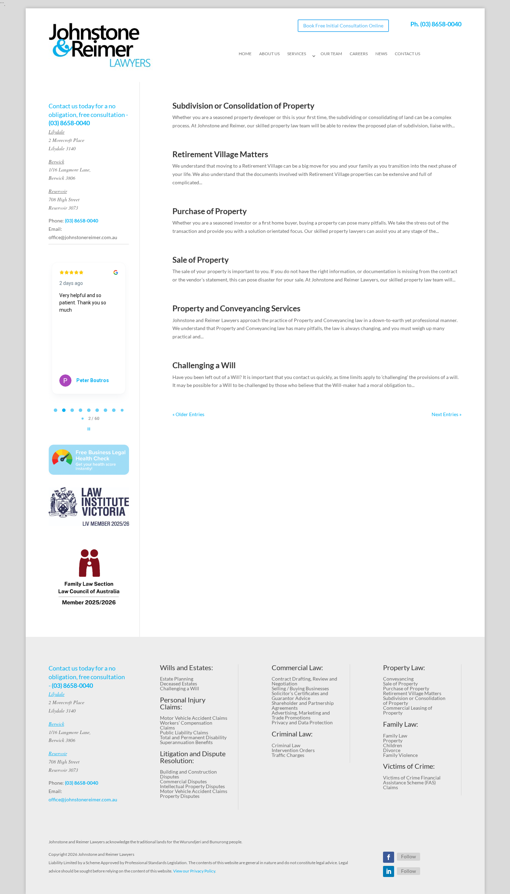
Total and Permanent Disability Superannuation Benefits (193, 739)
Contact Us (407, 53)
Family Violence (400, 755)
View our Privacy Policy (194, 871)
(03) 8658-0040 (440, 24)
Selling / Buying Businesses (300, 688)
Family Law (395, 736)
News (381, 53)
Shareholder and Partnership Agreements (303, 705)
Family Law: (400, 724)
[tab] (55, 410)
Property (392, 740)
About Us (269, 53)
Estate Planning (176, 679)
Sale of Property (200, 259)
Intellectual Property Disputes (192, 786)
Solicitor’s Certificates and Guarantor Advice (300, 695)
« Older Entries (188, 414)
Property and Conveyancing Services (236, 308)
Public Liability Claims (184, 732)
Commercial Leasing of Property (407, 710)
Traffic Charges (288, 755)
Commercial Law (296, 668)
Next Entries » (446, 414)
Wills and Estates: (186, 668)
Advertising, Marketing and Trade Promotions (301, 715)
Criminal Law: (292, 734)
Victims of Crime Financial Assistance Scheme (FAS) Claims (412, 782)
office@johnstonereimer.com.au (83, 237)
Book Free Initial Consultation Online (343, 25)
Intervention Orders (293, 750)
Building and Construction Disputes (188, 774)
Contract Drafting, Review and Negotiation (304, 681)
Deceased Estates (178, 683)
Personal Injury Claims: (182, 703)
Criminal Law (286, 745)
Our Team (331, 53)
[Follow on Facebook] (388, 857)
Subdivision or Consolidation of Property (243, 105)
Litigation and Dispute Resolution (193, 757)
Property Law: (404, 668)
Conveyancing (398, 679)
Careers (359, 53)
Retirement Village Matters (220, 154)
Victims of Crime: (409, 766)
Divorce (391, 750)
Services (296, 53)
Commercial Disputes (183, 781)
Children (392, 745)
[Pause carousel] (88, 428)
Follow (408, 856)
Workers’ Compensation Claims (186, 725)
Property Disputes (179, 796)
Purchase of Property (209, 211)
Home (245, 53)
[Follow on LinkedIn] (388, 871)
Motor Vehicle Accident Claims (193, 718)
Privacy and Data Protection (302, 722)
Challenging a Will (204, 365)
